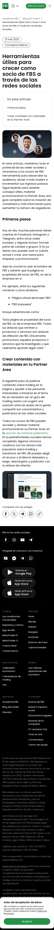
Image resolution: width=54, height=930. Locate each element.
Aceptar (27, 921)
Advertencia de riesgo (14, 866)
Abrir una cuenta (36, 6)
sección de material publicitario (27, 433)
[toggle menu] (50, 6)
